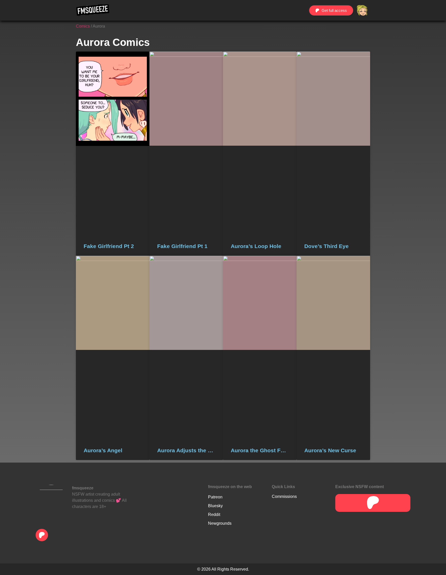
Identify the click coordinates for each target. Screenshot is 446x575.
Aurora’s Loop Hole (256, 246)
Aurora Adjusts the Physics (186, 450)
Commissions (284, 496)
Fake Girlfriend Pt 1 (182, 246)
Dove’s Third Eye (326, 246)
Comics (83, 26)
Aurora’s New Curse (330, 450)
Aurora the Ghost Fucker (260, 450)
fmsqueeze (82, 488)
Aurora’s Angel (103, 450)
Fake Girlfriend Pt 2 (109, 246)
